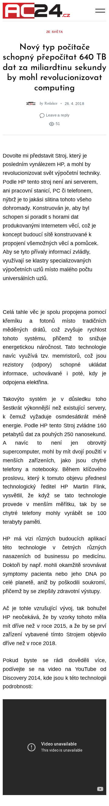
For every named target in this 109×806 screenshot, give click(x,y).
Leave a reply (58, 115)
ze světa (54, 31)
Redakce (51, 104)
